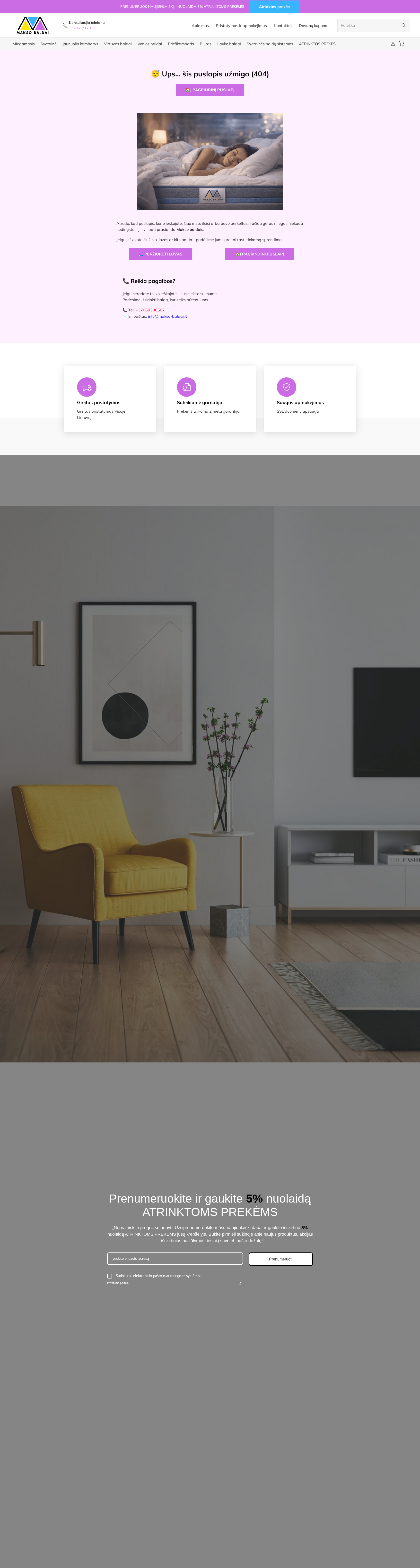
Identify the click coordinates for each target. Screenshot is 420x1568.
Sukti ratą (171, 826)
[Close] (289, 729)
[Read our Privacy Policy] (207, 805)
